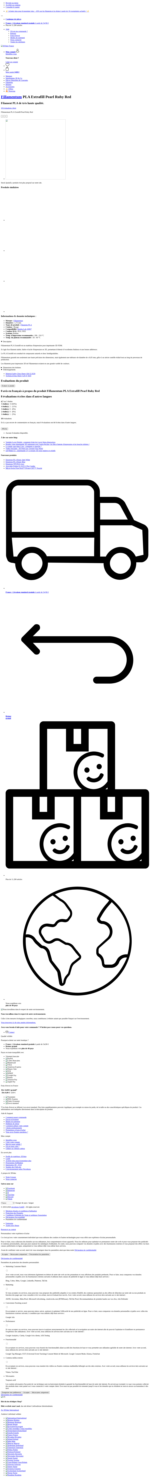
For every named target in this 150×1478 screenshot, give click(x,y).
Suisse (15, 1467)
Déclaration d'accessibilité (15, 1217)
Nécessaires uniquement (18, 1254)
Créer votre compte (13, 1142)
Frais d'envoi (15, 36)
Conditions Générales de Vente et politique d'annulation (26, 1215)
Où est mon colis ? (12, 1146)
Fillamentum (11, 97)
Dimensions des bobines (12, 368)
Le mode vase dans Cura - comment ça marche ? (23, 446)
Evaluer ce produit (8, 386)
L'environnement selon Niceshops (18, 1169)
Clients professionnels (14, 1128)
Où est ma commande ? (19, 31)
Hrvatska (18, 1437)
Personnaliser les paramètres (39, 1254)
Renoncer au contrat (8, 1229)
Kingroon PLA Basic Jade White (18, 460)
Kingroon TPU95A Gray (15, 464)
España (16, 1433)
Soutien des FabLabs (13, 1167)
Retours (13, 33)
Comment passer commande (16, 1117)
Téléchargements (9, 370)
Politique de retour (12, 1124)
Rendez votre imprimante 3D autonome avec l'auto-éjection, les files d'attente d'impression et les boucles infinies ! (47, 444)
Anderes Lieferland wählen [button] (11, 1414)
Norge (15, 1473)
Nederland (19, 1445)
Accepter (5, 1254)
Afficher (4, 429)
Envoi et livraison (12, 1119)
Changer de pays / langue (24, 1203)
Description (7, 342)
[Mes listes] (7, 66)
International (21, 1418)
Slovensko (19, 1456)
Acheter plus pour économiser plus (18, 1161)
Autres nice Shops (12, 1226)
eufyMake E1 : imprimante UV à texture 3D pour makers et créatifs (30, 451)
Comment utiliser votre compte (17, 1126)
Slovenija (18, 1454)
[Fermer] (2, 15)
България (19, 1426)
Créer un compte (12, 62)
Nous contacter (15, 40)
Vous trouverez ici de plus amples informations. (18, 1023)
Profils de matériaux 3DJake (16, 1156)
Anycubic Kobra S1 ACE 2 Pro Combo (20, 466)
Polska (15, 1450)
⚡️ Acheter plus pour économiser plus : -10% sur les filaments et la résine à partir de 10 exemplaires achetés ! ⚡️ (47, 11)
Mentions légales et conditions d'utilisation (21, 1211)
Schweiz (17, 1464)
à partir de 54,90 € (27, 23)
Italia (13, 1441)
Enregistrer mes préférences (11, 1392)
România (18, 1475)
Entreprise (9, 1223)
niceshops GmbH (17, 1207)
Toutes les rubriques (17, 42)
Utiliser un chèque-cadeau (15, 1149)
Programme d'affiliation (14, 1163)
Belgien (16, 1420)
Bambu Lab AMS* (24, 329)
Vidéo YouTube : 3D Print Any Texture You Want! (24, 449)
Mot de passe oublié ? (14, 1144)
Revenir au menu (12, 3)
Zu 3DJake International (10, 1410)
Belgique (18, 1422)
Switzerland (21, 1471)
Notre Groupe (11, 1177)
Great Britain (22, 1462)
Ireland (15, 1439)
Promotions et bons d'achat (15, 1130)
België (15, 1424)
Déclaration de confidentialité (85, 1250)
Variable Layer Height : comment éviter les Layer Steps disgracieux (30, 442)
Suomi (15, 1458)
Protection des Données (14, 1213)
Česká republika (26, 1429)
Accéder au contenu (13, 5)
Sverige (16, 1460)
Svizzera (17, 1469)
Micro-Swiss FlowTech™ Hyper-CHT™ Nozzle (24, 468)
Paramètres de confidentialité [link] (16, 1219)
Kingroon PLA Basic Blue (15, 462)
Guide (8, 1159)
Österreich (19, 1448)
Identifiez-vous (11, 54)
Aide (7, 29)
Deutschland (21, 1431)
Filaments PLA (26, 325)
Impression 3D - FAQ (14, 1165)
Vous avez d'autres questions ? (17, 1132)
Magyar (16, 1443)
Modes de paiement (17, 38)
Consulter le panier (13, 7)
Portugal (17, 1452)
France (15, 1435)
